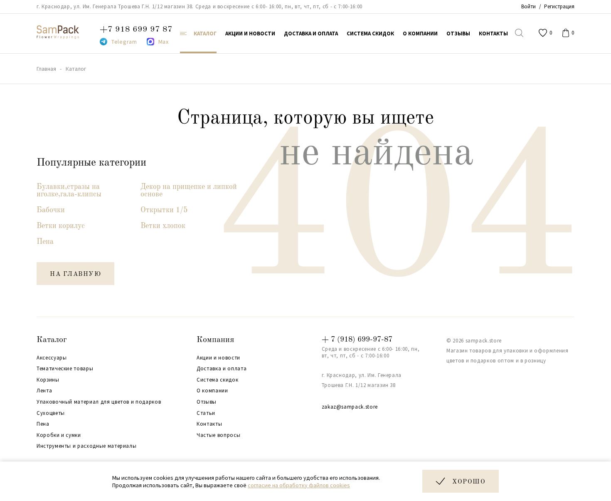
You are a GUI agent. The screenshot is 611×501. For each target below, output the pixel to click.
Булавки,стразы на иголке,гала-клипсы (69, 190)
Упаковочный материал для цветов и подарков (99, 402)
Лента (44, 390)
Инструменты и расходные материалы (86, 446)
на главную (75, 274)
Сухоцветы (51, 413)
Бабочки (51, 210)
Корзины (48, 380)
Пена (45, 242)
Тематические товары (65, 368)
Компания (215, 340)
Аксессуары (52, 358)
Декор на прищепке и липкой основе (188, 190)
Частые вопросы (218, 435)
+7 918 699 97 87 (136, 29)
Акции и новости (218, 358)
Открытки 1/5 (163, 210)
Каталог (52, 340)
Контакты (209, 424)
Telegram (124, 41)
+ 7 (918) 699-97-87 (357, 339)
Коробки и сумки (59, 435)
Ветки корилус (61, 226)
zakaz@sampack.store (350, 406)
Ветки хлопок (162, 226)
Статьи (206, 413)
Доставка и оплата (221, 368)
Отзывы (207, 402)
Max (163, 41)
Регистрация (559, 6)
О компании (212, 390)
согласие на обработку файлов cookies (299, 485)
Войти (528, 6)
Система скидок (217, 380)
